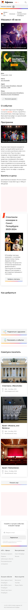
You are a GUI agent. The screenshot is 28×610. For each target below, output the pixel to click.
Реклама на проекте (6, 554)
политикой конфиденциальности (9, 542)
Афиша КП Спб (5, 14)
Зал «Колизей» (5, 80)
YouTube (17, 582)
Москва (17, 556)
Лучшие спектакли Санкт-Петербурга (22, 14)
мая (4, 110)
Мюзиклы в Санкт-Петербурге (10, 94)
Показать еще (14, 483)
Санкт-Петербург (19, 554)
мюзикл (9, 112)
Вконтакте (18, 580)
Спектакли (12, 14)
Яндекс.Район (19, 585)
